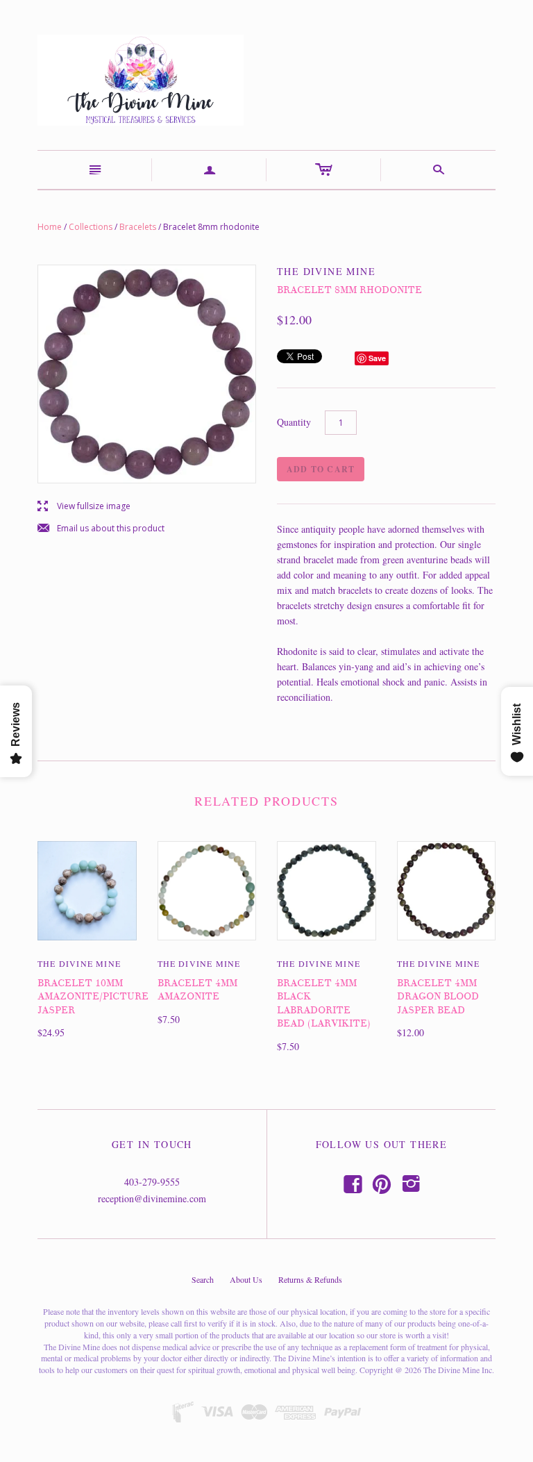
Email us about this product (100, 529)
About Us (246, 1279)
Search (203, 1279)
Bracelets (137, 227)
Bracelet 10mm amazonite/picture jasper (93, 996)
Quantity (294, 422)
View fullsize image (83, 507)
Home (49, 227)
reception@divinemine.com (152, 1198)
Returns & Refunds (310, 1279)
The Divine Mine (79, 963)
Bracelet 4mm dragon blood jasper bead (438, 996)
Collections (90, 227)
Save (377, 358)
